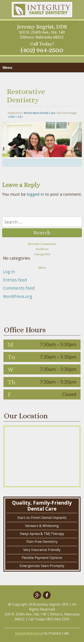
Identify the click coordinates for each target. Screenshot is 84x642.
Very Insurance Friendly (42, 550)
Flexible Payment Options (42, 558)
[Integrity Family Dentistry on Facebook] (47, 595)
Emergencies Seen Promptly (42, 566)
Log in (9, 271)
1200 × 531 (15, 117)
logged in (35, 194)
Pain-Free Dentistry (42, 541)
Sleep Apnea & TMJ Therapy (42, 534)
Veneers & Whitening (42, 526)
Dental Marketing (29, 633)
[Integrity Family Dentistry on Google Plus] (37, 595)
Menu (7, 67)
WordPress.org (17, 296)
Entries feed (15, 280)
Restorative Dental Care (39, 113)
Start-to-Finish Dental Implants (42, 517)
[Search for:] (42, 222)
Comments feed (19, 288)
